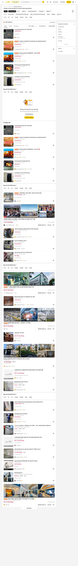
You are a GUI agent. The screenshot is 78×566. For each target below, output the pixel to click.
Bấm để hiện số (42, 225)
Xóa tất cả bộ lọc (29, 117)
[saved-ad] (47, 2)
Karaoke (21, 17)
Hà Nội (48, 14)
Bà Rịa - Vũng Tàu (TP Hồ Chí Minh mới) (37, 14)
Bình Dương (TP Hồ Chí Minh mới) (22, 14)
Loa (12, 17)
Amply (31, 17)
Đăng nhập (62, 2)
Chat (50, 225)
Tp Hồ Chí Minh (11, 14)
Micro (26, 17)
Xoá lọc (73, 11)
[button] (2, 2)
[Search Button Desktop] (43, 2)
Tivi (8, 17)
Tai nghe (16, 17)
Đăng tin (69, 2)
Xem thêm (29, 508)
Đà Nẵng (53, 14)
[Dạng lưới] (54, 26)
